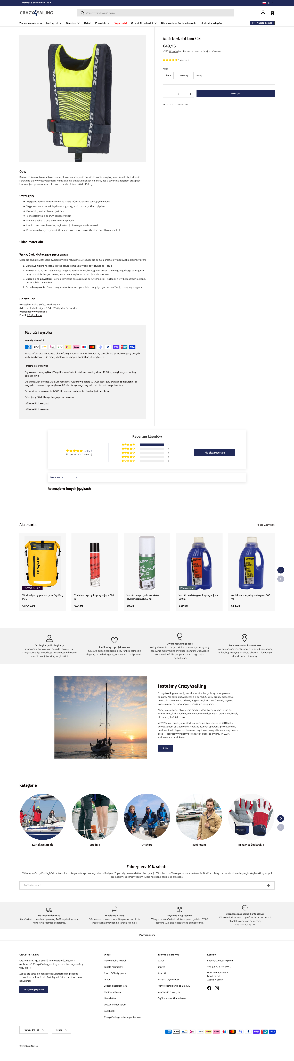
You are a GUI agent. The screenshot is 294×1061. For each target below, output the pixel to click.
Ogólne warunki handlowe (172, 998)
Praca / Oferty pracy (115, 973)
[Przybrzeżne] (199, 817)
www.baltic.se (39, 311)
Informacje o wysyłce (169, 992)
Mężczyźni (52, 23)
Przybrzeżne (199, 844)
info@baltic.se (34, 315)
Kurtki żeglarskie (42, 844)
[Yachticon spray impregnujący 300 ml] (94, 563)
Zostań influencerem (115, 1004)
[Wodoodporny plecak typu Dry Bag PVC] (42, 563)
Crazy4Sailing (32, 1046)
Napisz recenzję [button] (215, 452)
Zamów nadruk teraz (30, 23)
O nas (165, 748)
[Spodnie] (95, 817)
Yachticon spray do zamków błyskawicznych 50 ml (143, 597)
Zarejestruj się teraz (34, 989)
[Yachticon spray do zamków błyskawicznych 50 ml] (147, 563)
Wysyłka (173, 51)
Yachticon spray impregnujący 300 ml (94, 597)
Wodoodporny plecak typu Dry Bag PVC (42, 597)
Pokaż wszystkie (266, 524)
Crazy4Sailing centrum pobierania (122, 1017)
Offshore (147, 844)
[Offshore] (147, 817)
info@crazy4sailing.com (220, 960)
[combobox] (155, 12)
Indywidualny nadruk (115, 960)
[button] (268, 3)
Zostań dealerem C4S (116, 985)
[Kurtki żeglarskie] (43, 817)
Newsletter (110, 998)
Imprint (161, 966)
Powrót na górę (147, 935)
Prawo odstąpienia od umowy (174, 985)
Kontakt (162, 973)
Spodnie (95, 844)
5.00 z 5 (88, 451)
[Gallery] (82, 98)
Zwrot (161, 960)
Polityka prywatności (169, 979)
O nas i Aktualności (142, 23)
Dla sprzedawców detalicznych (178, 23)
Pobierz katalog (112, 992)
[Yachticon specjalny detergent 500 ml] (251, 563)
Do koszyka (235, 93)
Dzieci (87, 23)
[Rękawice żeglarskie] (251, 817)
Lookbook (109, 1010)
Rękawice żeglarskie (251, 844)
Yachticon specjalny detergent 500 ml (250, 597)
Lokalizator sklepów (211, 23)
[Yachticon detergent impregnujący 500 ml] (199, 563)
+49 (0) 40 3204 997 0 (219, 966)
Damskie (71, 23)
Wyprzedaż (121, 23)
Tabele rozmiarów (113, 966)
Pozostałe (100, 23)
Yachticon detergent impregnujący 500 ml (198, 597)
